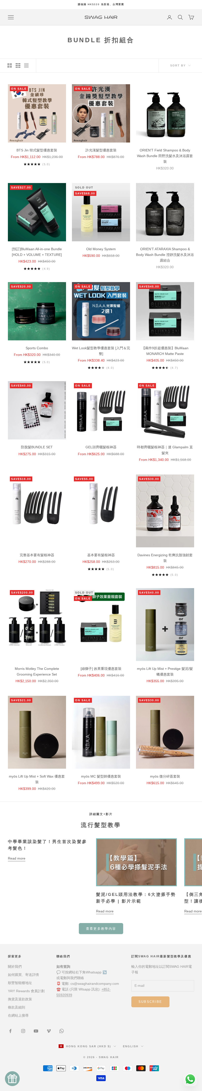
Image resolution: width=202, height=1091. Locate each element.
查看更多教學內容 (101, 928)
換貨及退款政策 (20, 999)
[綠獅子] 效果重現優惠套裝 (101, 669)
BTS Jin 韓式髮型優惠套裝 (37, 150)
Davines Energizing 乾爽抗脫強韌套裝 (165, 558)
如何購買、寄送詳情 (23, 975)
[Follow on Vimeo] (48, 1031)
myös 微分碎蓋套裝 (165, 776)
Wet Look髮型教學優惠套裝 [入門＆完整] (101, 351)
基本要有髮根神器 (101, 555)
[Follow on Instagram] (23, 1031)
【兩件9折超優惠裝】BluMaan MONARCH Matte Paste (165, 351)
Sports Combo (37, 348)
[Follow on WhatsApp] (61, 1031)
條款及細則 (16, 1007)
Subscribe (150, 1002)
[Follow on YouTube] (36, 1031)
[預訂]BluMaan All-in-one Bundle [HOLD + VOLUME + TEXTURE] (37, 252)
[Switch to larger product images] (9, 65)
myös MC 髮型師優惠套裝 (101, 776)
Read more (16, 858)
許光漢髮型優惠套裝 (101, 150)
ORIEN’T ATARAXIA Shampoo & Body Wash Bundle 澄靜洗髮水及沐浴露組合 (165, 254)
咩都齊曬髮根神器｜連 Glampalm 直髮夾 (165, 450)
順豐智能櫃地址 (20, 983)
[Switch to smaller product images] (18, 65)
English (130, 1046)
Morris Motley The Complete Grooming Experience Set (37, 671)
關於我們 (15, 966)
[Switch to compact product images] (26, 65)
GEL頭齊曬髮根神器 (101, 447)
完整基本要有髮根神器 (37, 555)
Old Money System (101, 249)
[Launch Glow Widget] (12, 1078)
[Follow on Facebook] (10, 1031)
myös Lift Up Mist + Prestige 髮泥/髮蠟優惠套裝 (165, 671)
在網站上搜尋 (18, 1015)
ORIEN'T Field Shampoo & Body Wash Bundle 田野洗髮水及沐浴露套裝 (165, 156)
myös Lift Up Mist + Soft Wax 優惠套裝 (37, 779)
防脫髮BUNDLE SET (37, 447)
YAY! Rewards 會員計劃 (26, 991)
